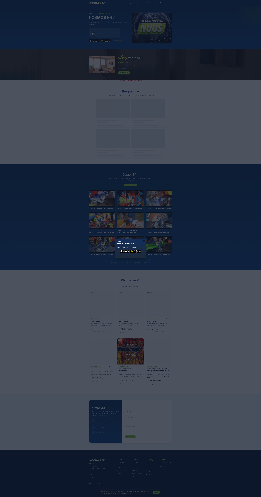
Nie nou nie (130, 255)
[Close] (144, 241)
